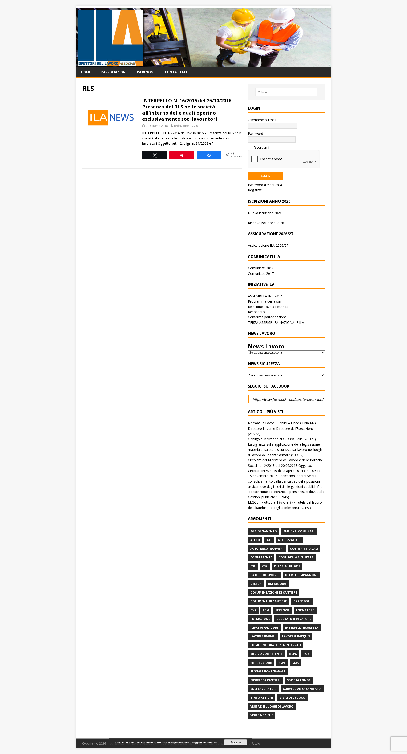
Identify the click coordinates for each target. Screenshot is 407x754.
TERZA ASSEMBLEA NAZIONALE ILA (276, 322)
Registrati (255, 190)
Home (86, 72)
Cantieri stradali (304, 549)
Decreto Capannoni (301, 575)
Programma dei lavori (264, 301)
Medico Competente (266, 654)
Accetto (235, 742)
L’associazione (114, 72)
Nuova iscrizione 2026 (265, 213)
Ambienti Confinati (298, 531)
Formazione (260, 619)
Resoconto (256, 312)
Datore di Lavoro (264, 575)
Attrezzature (289, 540)
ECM (266, 610)
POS (306, 654)
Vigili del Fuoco (292, 698)
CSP (265, 566)
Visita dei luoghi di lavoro (271, 707)
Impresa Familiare (264, 628)
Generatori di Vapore (294, 619)
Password (255, 133)
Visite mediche (261, 715)
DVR (253, 610)
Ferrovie (282, 610)
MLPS (293, 654)
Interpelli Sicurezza (301, 628)
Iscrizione (146, 72)
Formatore (305, 610)
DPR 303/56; (301, 601)
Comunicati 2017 (261, 273)
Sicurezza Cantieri (265, 680)
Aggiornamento (263, 531)
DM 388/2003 (277, 584)
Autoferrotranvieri (266, 549)
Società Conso (298, 680)
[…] (214, 143)
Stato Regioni (261, 698)
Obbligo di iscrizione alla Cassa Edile (275, 439)
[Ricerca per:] (286, 92)
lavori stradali (263, 636)
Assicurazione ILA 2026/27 (268, 245)
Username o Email (262, 120)
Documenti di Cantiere (268, 601)
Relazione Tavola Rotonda (268, 306)
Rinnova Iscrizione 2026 (266, 223)
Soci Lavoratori (263, 689)
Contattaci (176, 72)
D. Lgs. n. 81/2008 (287, 566)
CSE (253, 566)
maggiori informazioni (204, 742)
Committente (261, 557)
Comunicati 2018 (261, 268)
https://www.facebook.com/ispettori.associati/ (288, 399)
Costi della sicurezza (296, 557)
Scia (295, 663)
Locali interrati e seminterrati (275, 645)
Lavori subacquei (296, 636)
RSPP (282, 663)
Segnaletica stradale (267, 671)
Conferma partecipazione (267, 317)
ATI (269, 540)
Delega (255, 584)
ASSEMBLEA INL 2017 (265, 296)
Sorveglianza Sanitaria (302, 689)
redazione (181, 125)
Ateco (255, 540)
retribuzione (261, 663)
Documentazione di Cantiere (273, 592)
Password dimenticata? (265, 185)
